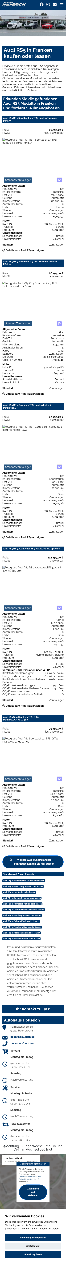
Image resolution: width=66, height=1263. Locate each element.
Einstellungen (33, 1246)
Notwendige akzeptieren (33, 1237)
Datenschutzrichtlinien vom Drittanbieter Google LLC (30, 1178)
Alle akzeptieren (33, 1254)
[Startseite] (14, 4)
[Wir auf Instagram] (48, 4)
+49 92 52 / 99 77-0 (22, 1043)
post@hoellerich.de (22, 1036)
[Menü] (61, 5)
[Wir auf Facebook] (42, 4)
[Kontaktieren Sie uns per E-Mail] (55, 4)
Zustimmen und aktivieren (33, 1192)
